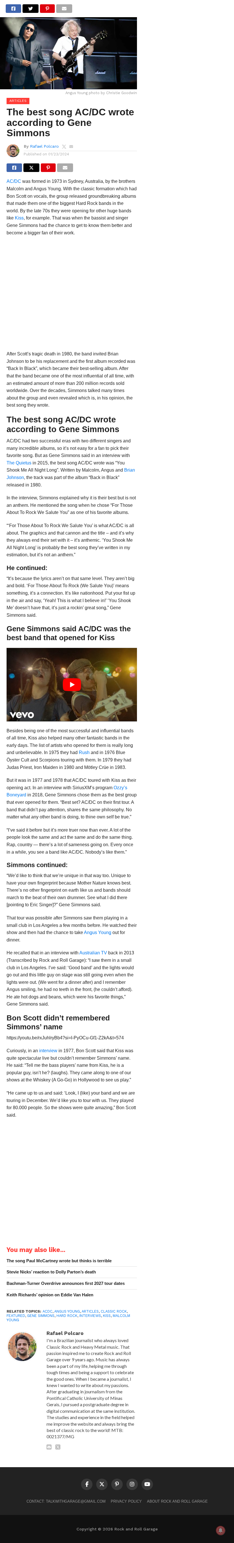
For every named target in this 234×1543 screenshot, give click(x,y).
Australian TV (93, 952)
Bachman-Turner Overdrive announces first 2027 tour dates (66, 1283)
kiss (107, 1315)
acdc (48, 1311)
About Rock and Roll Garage (177, 1501)
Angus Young (97, 932)
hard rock (67, 1315)
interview (48, 1050)
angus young (67, 1311)
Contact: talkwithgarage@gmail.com (66, 1501)
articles (90, 1311)
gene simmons (41, 1315)
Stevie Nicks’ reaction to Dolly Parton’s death (51, 1271)
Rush (84, 752)
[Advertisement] (72, 295)
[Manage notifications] (220, 1530)
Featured (16, 1315)
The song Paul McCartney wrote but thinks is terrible (59, 1260)
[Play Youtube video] (72, 684)
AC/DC (14, 181)
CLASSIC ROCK (114, 1311)
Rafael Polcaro (44, 146)
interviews (90, 1315)
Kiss (19, 217)
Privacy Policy (126, 1501)
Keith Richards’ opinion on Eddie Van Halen (50, 1294)
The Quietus (19, 462)
